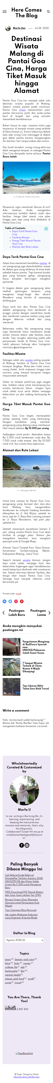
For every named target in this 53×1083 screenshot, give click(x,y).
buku (18, 963)
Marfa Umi (19, 28)
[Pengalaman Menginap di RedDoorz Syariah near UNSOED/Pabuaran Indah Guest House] (13, 647)
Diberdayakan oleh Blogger (27, 1077)
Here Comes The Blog (26, 12)
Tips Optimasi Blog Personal (20, 910)
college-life (12, 967)
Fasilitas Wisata (21, 238)
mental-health (14, 975)
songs (9, 983)
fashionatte (12, 971)
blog (9, 963)
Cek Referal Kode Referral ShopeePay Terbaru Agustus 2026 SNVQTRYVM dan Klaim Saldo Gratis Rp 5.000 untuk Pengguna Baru (24, 881)
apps (9, 959)
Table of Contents (15, 228)
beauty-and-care (26, 959)
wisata (29, 360)
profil (31, 979)
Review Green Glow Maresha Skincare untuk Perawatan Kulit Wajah (22, 903)
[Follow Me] (27, 847)
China (22, 110)
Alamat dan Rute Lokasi (25, 247)
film (24, 971)
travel (18, 594)
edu (24, 967)
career (28, 963)
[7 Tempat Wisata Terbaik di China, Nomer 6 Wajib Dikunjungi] (13, 667)
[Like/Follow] (21, 847)
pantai (43, 263)
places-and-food (16, 979)
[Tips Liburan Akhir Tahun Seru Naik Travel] (13, 687)
